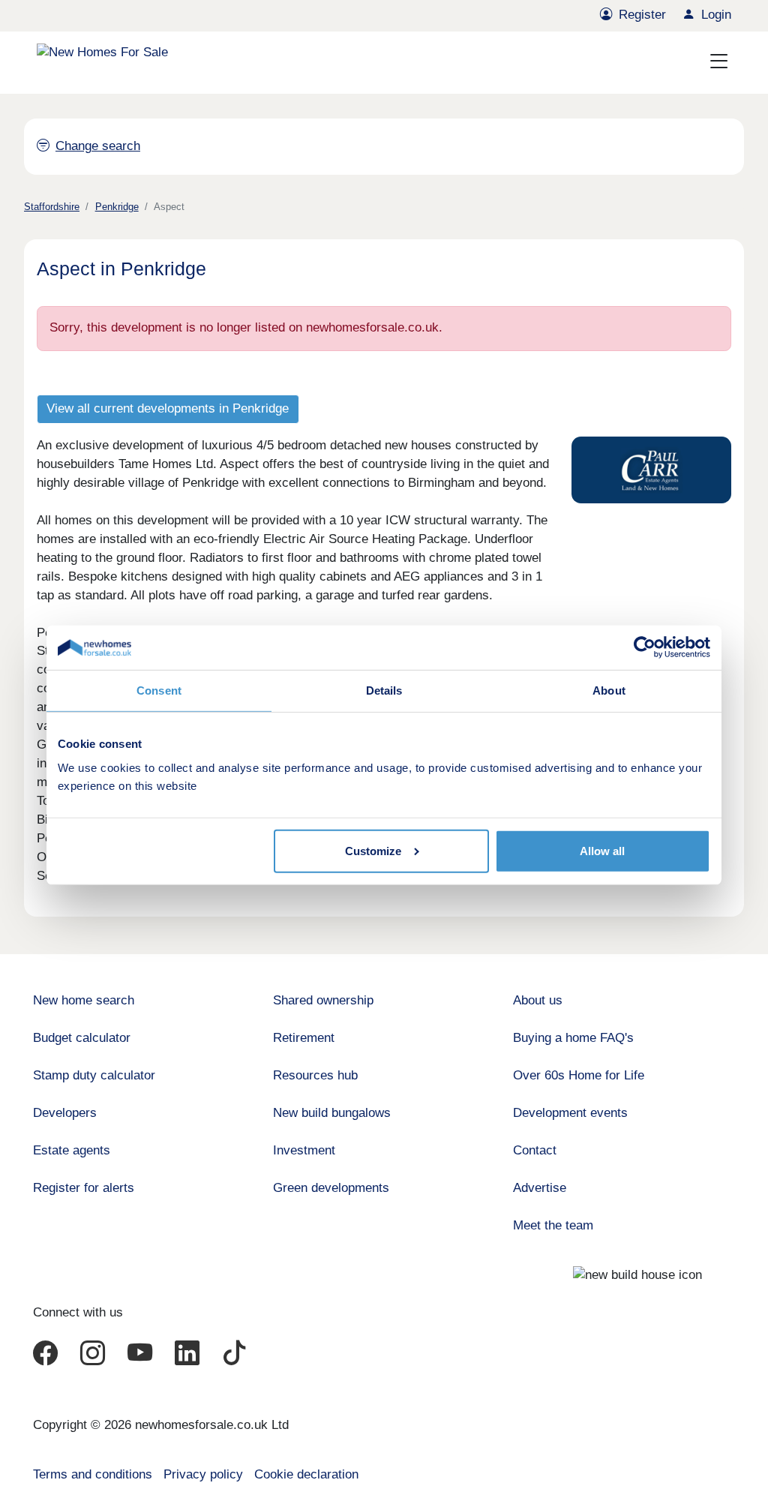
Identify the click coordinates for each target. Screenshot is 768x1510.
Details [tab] (384, 690)
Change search (98, 146)
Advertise (539, 1188)
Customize (373, 851)
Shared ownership (323, 1000)
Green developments (331, 1188)
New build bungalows (332, 1113)
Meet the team (553, 1225)
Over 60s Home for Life (578, 1075)
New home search (83, 1000)
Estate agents (71, 1150)
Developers (65, 1113)
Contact (534, 1150)
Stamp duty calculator (94, 1075)
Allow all (602, 851)
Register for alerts (83, 1188)
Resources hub (315, 1075)
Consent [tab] (159, 690)
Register (642, 15)
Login (716, 15)
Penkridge (117, 206)
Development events (570, 1113)
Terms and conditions (92, 1474)
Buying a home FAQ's (573, 1038)
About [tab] (609, 690)
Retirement (303, 1038)
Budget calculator (81, 1038)
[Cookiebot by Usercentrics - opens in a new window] (644, 647)
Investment (304, 1150)
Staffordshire (52, 206)
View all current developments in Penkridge (167, 408)
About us (537, 1000)
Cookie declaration (306, 1474)
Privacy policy (203, 1474)
